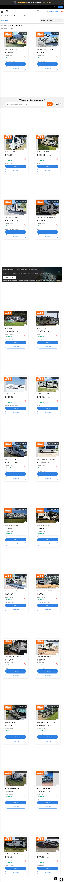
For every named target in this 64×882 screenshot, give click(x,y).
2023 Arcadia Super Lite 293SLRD (46, 217)
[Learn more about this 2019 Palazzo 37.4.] (15, 318)
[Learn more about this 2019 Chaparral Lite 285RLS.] (47, 647)
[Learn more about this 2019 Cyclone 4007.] (15, 581)
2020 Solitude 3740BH (44, 525)
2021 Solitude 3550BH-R (44, 591)
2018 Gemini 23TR (42, 328)
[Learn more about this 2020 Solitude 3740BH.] (47, 515)
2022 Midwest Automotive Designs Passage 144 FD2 (46, 459)
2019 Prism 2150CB (43, 152)
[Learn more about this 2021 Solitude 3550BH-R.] (47, 581)
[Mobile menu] (2, 11)
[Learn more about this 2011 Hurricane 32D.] (47, 384)
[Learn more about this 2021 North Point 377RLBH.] (47, 39)
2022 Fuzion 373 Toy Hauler (13, 394)
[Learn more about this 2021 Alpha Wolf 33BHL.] (15, 778)
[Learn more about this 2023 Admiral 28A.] (15, 142)
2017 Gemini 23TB (10, 459)
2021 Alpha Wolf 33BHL (12, 788)
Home (2, 15)
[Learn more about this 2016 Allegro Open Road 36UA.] (47, 712)
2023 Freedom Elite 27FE (44, 788)
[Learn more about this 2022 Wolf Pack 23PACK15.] (15, 647)
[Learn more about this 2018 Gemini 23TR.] (47, 318)
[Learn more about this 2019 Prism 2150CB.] (47, 142)
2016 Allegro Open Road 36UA (46, 722)
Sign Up (60, 6)
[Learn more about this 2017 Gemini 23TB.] (15, 449)
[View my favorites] (62, 11)
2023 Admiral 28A (10, 152)
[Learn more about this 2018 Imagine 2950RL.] (15, 844)
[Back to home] (6, 11)
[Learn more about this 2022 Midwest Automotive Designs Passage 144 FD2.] (47, 449)
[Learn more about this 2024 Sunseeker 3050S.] (47, 844)
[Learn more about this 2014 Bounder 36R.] (15, 712)
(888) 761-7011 (53, 11)
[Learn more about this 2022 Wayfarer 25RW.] (15, 207)
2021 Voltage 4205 (11, 49)
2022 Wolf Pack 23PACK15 (13, 656)
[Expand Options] (25, 47)
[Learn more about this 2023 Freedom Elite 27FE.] (47, 778)
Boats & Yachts (4, 7)
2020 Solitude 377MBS (12, 525)
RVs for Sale (10, 15)
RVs (11, 7)
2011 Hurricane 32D (43, 394)
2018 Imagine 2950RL (11, 854)
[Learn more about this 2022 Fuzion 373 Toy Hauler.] (15, 384)
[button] (55, 878)
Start (49, 104)
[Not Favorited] (25, 57)
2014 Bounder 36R (10, 722)
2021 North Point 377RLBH (45, 49)
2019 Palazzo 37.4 (10, 328)
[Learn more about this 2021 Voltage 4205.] (15, 39)
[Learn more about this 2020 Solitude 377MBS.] (15, 515)
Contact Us (15, 68)
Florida (17, 15)
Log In (53, 6)
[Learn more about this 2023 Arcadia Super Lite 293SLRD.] (47, 207)
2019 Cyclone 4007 (11, 591)
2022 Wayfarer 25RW (11, 217)
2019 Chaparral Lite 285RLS (45, 656)
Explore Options (10, 277)
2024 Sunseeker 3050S (44, 854)
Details (16, 64)
